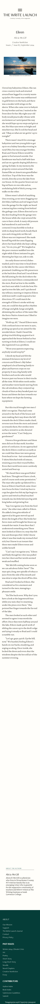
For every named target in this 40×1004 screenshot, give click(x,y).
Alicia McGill (12, 874)
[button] (20, 10)
